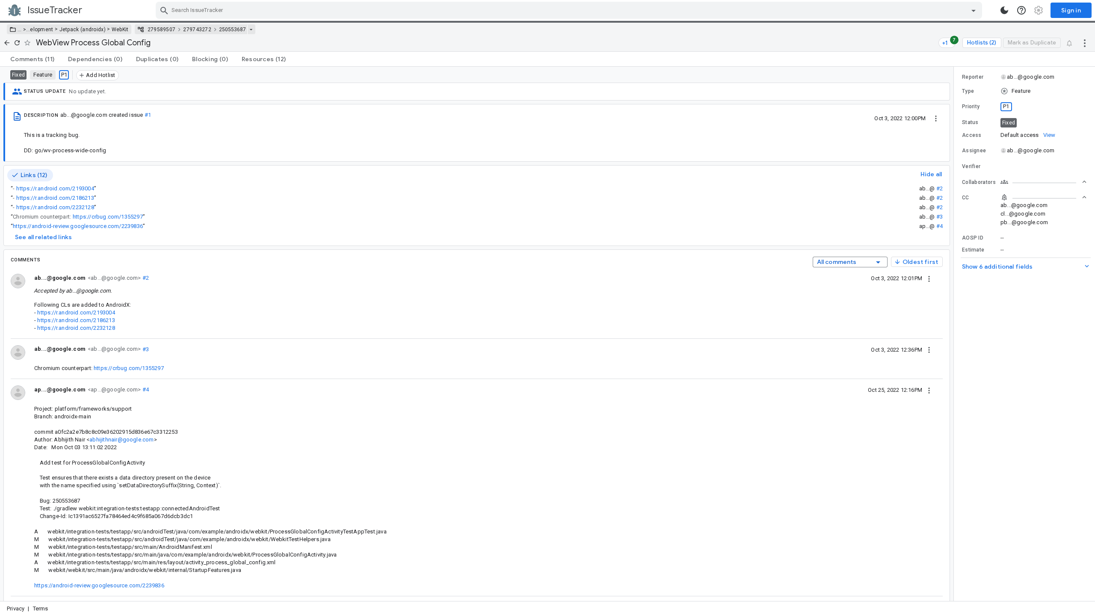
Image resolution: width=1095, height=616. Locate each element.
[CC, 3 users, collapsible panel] (1043, 197)
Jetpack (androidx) (82, 30)
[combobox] (570, 10)
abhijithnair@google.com (121, 439)
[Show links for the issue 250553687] (251, 29)
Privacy (15, 608)
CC (965, 198)
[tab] (32, 59)
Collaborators (979, 182)
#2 (939, 188)
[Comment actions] (929, 278)
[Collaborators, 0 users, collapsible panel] (1043, 182)
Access (972, 135)
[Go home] (7, 43)
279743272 (197, 30)
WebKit (120, 30)
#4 (939, 226)
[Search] (164, 10)
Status (970, 122)
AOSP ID (972, 238)
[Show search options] (973, 10)
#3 (939, 216)
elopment (41, 30)
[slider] (955, 334)
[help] (1021, 10)
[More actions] (1085, 43)
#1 (148, 115)
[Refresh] (17, 43)
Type (968, 91)
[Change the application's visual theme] (1004, 10)
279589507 (162, 30)
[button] (24, 30)
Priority (971, 107)
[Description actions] (936, 118)
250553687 (232, 30)
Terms (40, 608)
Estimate (973, 250)
